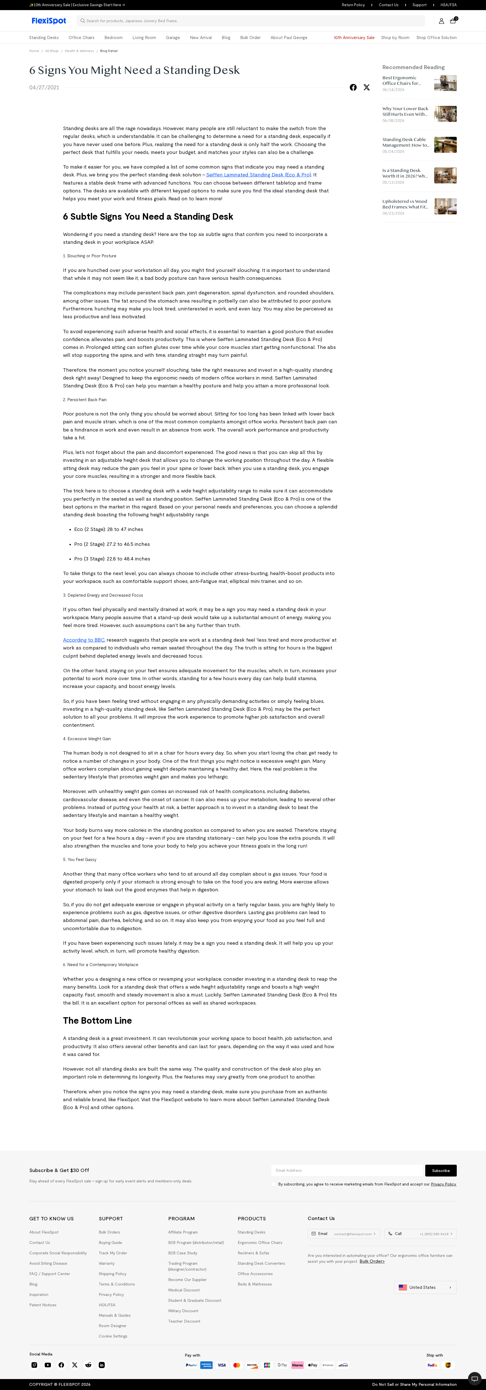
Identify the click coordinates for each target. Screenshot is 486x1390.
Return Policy (353, 5)
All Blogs (52, 51)
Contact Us (389, 5)
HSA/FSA (449, 5)
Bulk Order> (372, 1261)
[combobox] (254, 21)
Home (34, 51)
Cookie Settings (113, 1336)
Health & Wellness (79, 51)
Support (420, 5)
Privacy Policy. (443, 1184)
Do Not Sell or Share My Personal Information (414, 1384)
